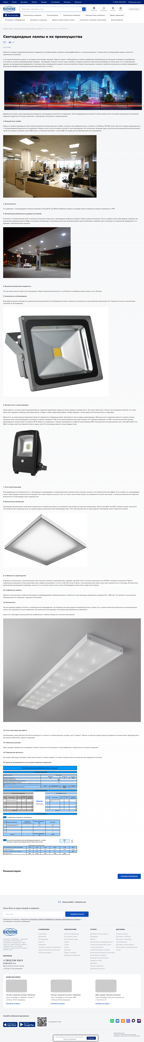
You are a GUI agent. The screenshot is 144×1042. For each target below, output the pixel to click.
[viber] (128, 1021)
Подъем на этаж (96, 961)
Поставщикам (43, 939)
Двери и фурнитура (117, 15)
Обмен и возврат (70, 953)
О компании (55, 2)
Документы (42, 937)
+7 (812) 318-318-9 (119, 2)
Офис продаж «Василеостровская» (108, 995)
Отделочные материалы (71, 15)
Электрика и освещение (38, 20)
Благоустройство (117, 20)
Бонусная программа (71, 934)
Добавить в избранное (72, 955)
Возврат (44, 2)
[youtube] (139, 1021)
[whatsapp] (112, 1021)
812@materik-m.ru (9, 963)
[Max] (133, 1021)
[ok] (123, 1021)
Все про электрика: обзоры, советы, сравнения (28, 28)
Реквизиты (42, 945)
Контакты (67, 2)
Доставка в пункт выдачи (99, 934)
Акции (5, 2)
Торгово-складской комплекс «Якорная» (20, 995)
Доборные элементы (97, 969)
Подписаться (77, 914)
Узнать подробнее (69, 1039)
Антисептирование (96, 966)
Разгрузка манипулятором (99, 958)
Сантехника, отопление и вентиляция (93, 20)
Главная (5, 28)
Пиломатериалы (52, 15)
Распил (92, 939)
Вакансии (78, 2)
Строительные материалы (32, 15)
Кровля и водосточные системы (63, 20)
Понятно (91, 1038)
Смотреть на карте (13, 1003)
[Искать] (84, 9)
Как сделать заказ (70, 937)
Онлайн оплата (134, 9)
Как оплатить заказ (71, 939)
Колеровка (94, 937)
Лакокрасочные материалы (95, 15)
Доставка (24, 2)
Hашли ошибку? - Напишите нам (74, 902)
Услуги (14, 2)
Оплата (34, 2)
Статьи (11, 28)
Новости (41, 942)
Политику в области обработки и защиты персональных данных (55, 919)
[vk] (117, 1021)
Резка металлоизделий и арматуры (102, 953)
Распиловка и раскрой (98, 955)
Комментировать (129, 876)
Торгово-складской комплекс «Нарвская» (66, 995)
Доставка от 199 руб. (123, 937)
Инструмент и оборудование (15, 20)
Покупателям (70, 929)
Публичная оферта (45, 953)
